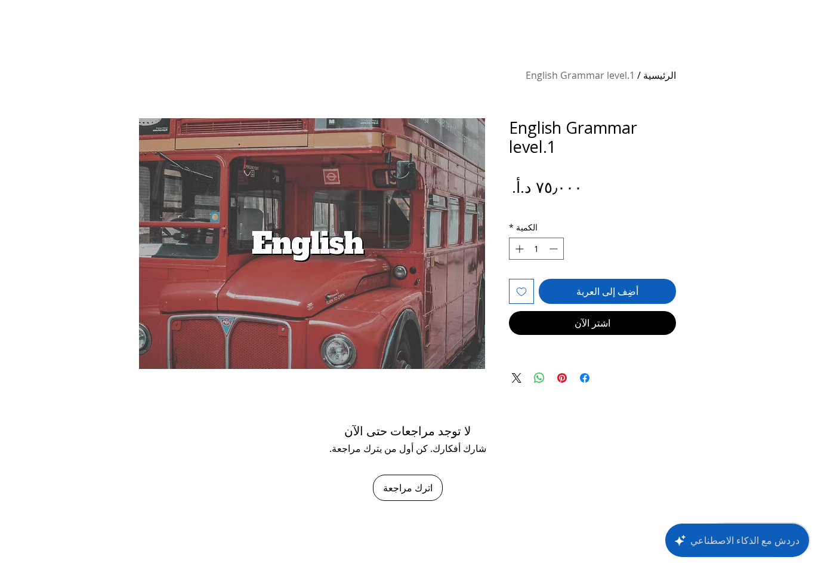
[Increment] (518, 248)
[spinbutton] (536, 248)
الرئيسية (659, 75)
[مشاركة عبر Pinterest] (562, 378)
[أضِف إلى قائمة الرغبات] (521, 291)
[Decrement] (554, 248)
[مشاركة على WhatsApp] (539, 378)
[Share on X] (517, 378)
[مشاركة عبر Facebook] (585, 378)
